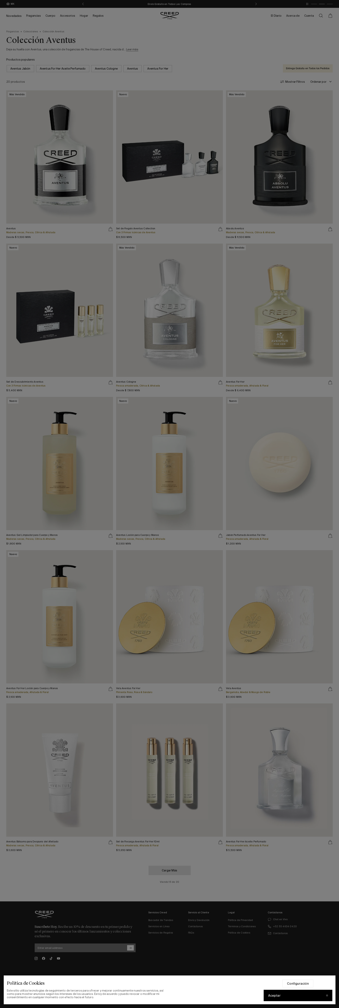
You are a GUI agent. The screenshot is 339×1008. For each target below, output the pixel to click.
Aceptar (274, 995)
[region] (169, 989)
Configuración (298, 983)
